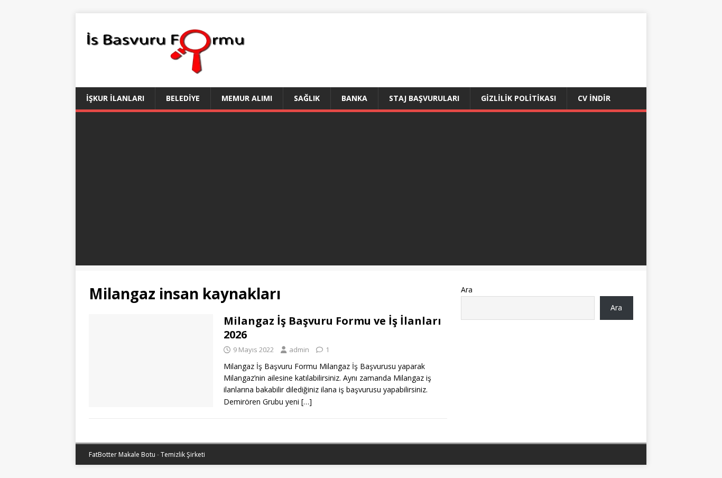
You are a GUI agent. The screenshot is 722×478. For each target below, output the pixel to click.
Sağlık (307, 98)
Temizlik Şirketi (183, 454)
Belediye (183, 98)
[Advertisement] (361, 191)
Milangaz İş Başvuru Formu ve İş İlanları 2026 (332, 328)
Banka (354, 98)
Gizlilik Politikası (518, 98)
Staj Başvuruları (424, 98)
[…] (306, 402)
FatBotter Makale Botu (122, 454)
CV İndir (594, 98)
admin (299, 349)
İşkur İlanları (115, 98)
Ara (467, 289)
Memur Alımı (246, 98)
